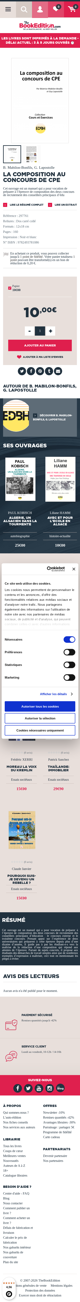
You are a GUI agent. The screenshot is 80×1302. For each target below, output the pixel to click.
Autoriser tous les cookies (40, 706)
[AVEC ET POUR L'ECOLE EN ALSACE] (60, 479)
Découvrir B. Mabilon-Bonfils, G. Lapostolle (52, 417)
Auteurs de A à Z (14, 1165)
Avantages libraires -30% (59, 1122)
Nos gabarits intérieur (17, 1247)
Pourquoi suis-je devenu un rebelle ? (21, 879)
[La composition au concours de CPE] (40, 140)
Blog (6, 1198)
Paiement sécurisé (37, 1015)
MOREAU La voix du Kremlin (22, 768)
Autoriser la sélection (40, 718)
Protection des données (40, 1290)
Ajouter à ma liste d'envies (42, 357)
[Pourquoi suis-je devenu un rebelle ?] (22, 829)
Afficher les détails (53, 694)
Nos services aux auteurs (19, 1127)
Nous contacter (13, 1203)
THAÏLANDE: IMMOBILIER (58, 768)
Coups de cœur (13, 1151)
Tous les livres (12, 1146)
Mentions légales (61, 1285)
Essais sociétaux (21, 779)
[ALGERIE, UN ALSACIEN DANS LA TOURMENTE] (20, 479)
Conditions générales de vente (27, 1285)
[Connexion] (40, 12)
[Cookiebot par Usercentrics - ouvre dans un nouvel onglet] (48, 569)
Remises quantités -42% (58, 1117)
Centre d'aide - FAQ (16, 1193)
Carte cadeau (51, 1137)
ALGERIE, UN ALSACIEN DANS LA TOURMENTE (20, 521)
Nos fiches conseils (15, 1122)
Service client (34, 1046)
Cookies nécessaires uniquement (40, 730)
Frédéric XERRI (21, 759)
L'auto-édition (12, 1117)
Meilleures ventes (14, 1156)
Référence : (10, 216)
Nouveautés (10, 1160)
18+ (5, 1170)
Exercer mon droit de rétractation (40, 1295)
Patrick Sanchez (58, 759)
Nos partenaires (53, 1160)
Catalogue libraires (15, 1175)
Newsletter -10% (54, 1112)
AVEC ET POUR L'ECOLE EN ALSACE (60, 521)
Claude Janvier (21, 869)
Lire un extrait (65, 204)
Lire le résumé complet (26, 204)
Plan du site (10, 1262)
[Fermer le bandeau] (73, 569)
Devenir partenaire (55, 1156)
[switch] (69, 652)
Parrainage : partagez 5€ (58, 1127)
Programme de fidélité (57, 1132)
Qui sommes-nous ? (16, 1112)
